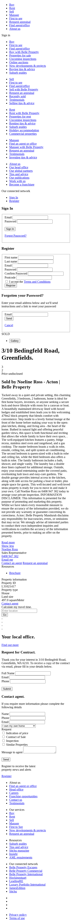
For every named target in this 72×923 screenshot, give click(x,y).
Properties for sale (20, 55)
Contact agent (10, 603)
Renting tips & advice (22, 123)
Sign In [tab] (13, 197)
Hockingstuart (17, 877)
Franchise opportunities (23, 796)
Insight (13, 854)
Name (5, 713)
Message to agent (12, 752)
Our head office (18, 167)
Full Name (8, 673)
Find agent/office (19, 25)
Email (8, 217)
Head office (16, 789)
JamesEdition (17, 888)
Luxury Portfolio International (27, 884)
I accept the (29, 281)
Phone (5, 681)
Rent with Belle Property (24, 113)
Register (7, 776)
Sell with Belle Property (23, 89)
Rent (12, 8)
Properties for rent (20, 116)
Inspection (12, 740)
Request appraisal (20, 21)
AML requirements (20, 857)
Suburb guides (18, 72)
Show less (8, 546)
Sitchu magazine (19, 850)
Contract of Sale (16, 737)
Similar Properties (17, 744)
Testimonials (16, 99)
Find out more (10, 645)
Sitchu (13, 891)
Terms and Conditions (37, 281)
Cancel (9, 325)
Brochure (15, 573)
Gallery (15, 340)
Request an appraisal (21, 92)
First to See (16, 827)
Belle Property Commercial (25, 870)
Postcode (10, 277)
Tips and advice (18, 174)
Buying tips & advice (22, 69)
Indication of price (17, 733)
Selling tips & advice (21, 103)
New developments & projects (27, 65)
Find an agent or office (23, 143)
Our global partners (21, 170)
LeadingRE (16, 881)
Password (10, 221)
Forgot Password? (15, 235)
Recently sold (17, 96)
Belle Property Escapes (23, 867)
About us (14, 28)
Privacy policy (18, 914)
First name (11, 257)
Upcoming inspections (22, 59)
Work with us (17, 181)
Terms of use (17, 918)
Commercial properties (23, 133)
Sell (11, 11)
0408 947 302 (10, 556)
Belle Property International (26, 874)
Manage (14, 15)
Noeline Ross (10, 549)
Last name (11, 261)
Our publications (19, 177)
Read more (8, 542)
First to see (15, 18)
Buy (11, 4)
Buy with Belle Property (24, 52)
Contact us (15, 799)
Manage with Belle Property (26, 147)
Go (4, 614)
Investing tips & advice (23, 157)
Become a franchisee (21, 184)
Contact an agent (12, 563)
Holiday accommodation (24, 130)
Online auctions (18, 62)
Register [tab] (14, 201)
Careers (13, 793)
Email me (7, 559)
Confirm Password (16, 273)
